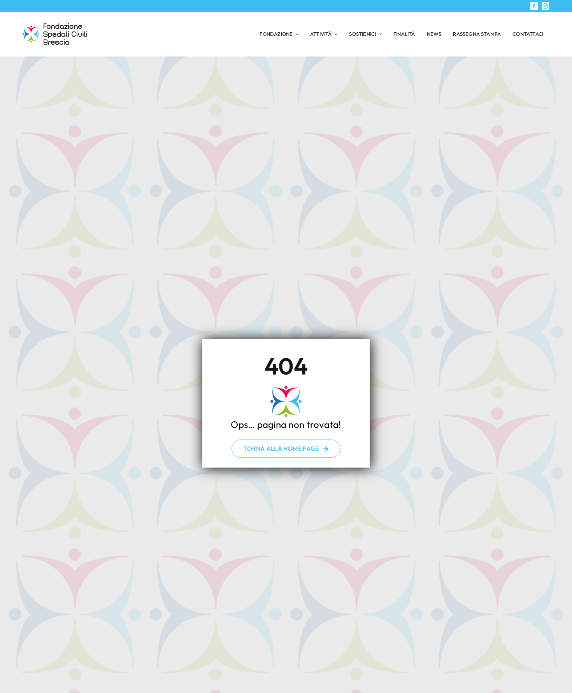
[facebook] (534, 6)
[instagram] (545, 6)
